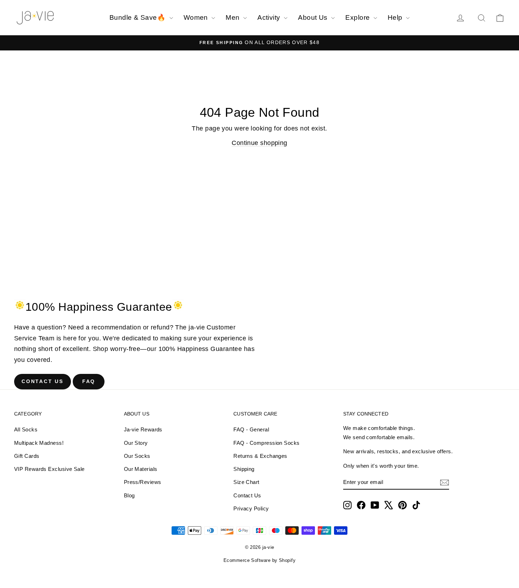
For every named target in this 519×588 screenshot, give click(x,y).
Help (396, 17)
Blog (129, 495)
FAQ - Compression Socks (266, 443)
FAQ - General (251, 429)
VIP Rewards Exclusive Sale (49, 469)
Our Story (136, 443)
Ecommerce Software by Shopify (259, 560)
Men (233, 17)
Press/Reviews (142, 482)
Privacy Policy (251, 508)
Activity (269, 17)
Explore (358, 17)
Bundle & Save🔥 (138, 17)
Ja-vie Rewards (143, 429)
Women (197, 17)
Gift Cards (27, 456)
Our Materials (140, 469)
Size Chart (246, 482)
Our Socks (137, 456)
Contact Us (43, 381)
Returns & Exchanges (260, 456)
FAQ (88, 381)
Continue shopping (259, 142)
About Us (313, 17)
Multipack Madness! (39, 443)
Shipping (244, 469)
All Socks (25, 429)
